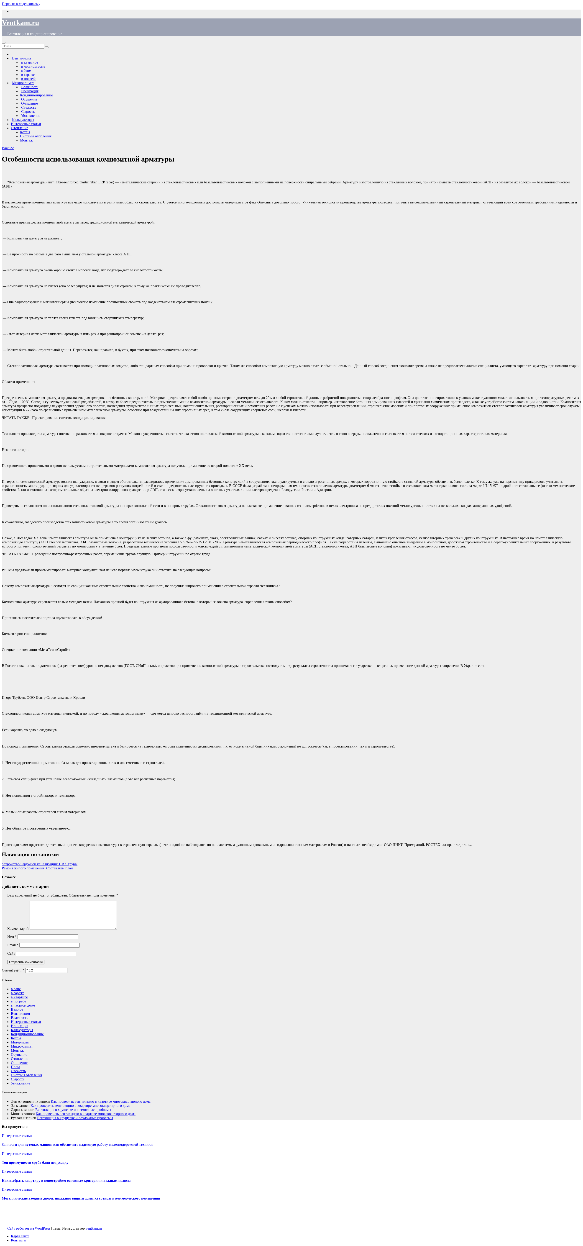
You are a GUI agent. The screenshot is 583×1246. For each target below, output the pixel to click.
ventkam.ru (94, 1228)
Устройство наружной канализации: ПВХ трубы (39, 864)
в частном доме (23, 1005)
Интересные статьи (26, 124)
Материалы (20, 1042)
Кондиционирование (36, 95)
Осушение (19, 1054)
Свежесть (18, 1071)
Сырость (17, 1079)
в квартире (19, 997)
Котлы (25, 132)
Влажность (19, 1018)
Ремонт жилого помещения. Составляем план (37, 868)
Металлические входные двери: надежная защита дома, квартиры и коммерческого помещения (81, 1198)
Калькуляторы (22, 1030)
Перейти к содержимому (21, 4)
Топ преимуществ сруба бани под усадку (35, 1162)
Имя (12, 936)
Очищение (19, 1063)
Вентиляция (20, 1013)
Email (12, 945)
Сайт (11, 953)
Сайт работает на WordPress (29, 1228)
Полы (15, 1067)
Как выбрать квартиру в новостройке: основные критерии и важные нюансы (66, 1180)
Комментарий (18, 928)
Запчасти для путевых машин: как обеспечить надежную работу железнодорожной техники (77, 1144)
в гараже (17, 993)
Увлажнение (20, 1083)
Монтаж (26, 140)
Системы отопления (35, 136)
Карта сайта (20, 1236)
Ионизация (19, 1026)
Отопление (19, 128)
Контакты (18, 1240)
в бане (16, 989)
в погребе (18, 1001)
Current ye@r (13, 970)
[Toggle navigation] (3, 43)
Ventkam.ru (20, 22)
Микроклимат (22, 1046)
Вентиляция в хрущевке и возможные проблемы (73, 1110)
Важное (8, 148)
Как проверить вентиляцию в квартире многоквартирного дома (101, 1101)
